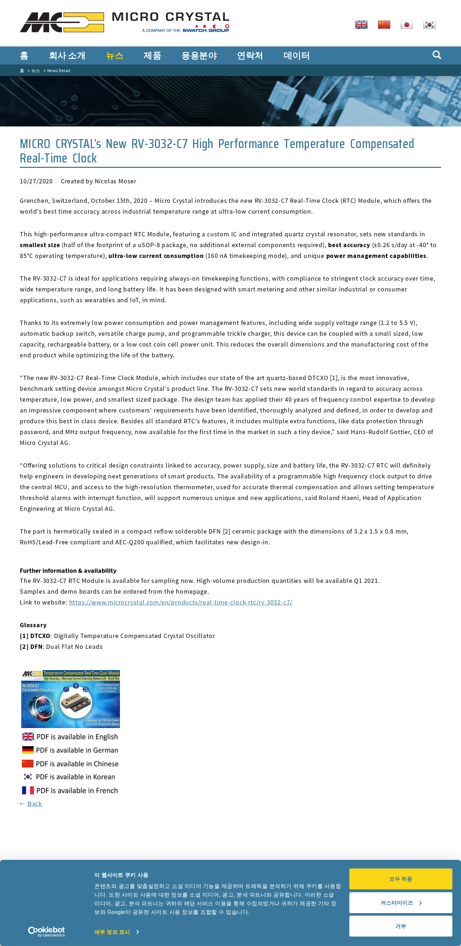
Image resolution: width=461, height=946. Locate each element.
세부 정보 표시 (112, 932)
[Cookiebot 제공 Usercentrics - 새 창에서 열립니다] (46, 932)
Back (35, 803)
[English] (364, 24)
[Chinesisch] (387, 24)
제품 (152, 55)
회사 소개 (67, 55)
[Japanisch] (409, 24)
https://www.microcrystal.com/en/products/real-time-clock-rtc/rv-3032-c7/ (181, 602)
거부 (400, 926)
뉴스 (115, 55)
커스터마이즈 (397, 902)
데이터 (297, 55)
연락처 (250, 55)
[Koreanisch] (432, 24)
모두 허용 (400, 879)
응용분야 (199, 55)
